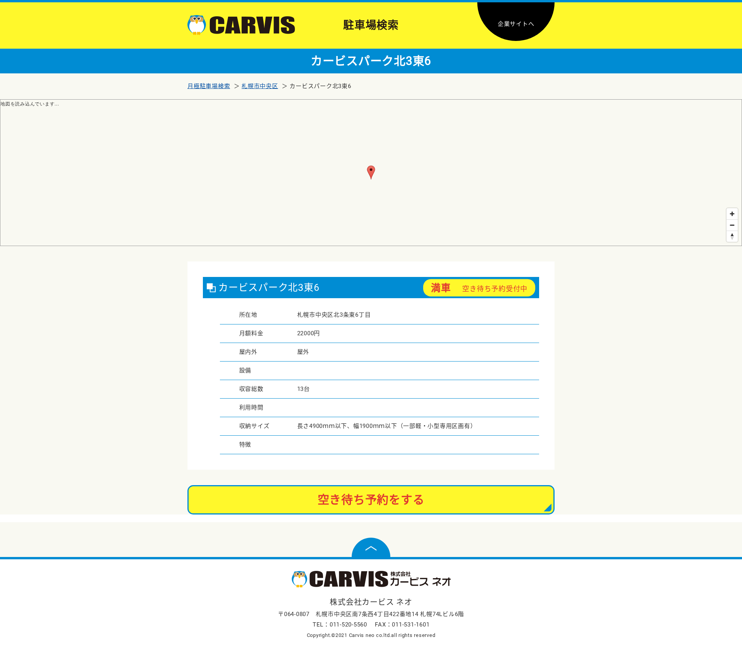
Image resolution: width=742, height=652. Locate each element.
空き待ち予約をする (371, 499)
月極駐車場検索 (208, 86)
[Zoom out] (732, 225)
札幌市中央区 (260, 86)
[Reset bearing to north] (732, 236)
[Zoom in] (732, 213)
